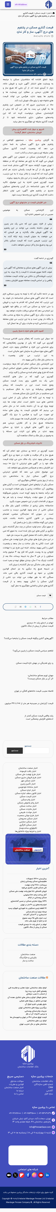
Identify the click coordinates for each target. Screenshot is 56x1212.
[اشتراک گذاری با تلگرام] (25, 607)
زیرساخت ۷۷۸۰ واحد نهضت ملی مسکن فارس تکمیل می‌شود (34, 886)
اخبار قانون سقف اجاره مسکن (28, 793)
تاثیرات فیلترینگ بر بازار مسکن (28, 443)
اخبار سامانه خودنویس (28, 787)
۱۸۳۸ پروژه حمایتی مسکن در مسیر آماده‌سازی (29, 901)
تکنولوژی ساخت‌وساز (28, 828)
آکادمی (49, 1090)
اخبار (49, 13)
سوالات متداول (17, 1081)
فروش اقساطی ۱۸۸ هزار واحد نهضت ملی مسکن (28, 891)
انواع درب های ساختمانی (37, 1020)
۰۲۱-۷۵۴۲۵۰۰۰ (30, 1113)
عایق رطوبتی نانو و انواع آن (36, 1004)
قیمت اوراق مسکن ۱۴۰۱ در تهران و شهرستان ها (28, 1017)
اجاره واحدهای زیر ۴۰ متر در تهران (33, 904)
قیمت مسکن (40, 13)
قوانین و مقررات (16, 1084)
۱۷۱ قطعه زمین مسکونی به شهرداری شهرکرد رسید (27, 908)
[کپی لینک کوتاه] (15, 607)
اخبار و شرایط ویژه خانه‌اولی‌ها (28, 831)
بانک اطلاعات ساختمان (42, 1081)
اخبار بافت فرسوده (28, 771)
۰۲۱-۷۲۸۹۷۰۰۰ (21, 4)
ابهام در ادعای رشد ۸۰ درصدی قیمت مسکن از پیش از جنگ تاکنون (32, 925)
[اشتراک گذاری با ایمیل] (20, 607)
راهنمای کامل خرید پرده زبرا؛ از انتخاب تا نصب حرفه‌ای (36, 992)
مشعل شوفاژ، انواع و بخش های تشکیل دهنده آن (27, 997)
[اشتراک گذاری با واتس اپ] (30, 607)
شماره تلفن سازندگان (43, 1084)
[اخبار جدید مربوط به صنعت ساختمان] (48, 5)
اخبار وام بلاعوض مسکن (28, 802)
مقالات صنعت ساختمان (32, 978)
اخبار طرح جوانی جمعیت (28, 815)
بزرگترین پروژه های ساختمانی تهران (32, 1007)
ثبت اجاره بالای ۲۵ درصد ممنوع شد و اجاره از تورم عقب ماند (34, 919)
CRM (50, 1087)
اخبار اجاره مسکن (28, 790)
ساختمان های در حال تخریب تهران (33, 1024)
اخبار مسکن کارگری (28, 825)
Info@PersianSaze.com (40, 1127)
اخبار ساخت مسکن (28, 806)
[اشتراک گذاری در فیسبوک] (40, 607)
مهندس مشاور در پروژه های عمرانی (33, 1001)
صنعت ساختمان (28, 954)
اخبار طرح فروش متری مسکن (28, 777)
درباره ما (20, 1090)
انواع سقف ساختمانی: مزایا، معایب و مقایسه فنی (27, 988)
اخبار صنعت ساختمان (28, 768)
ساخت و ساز (28, 960)
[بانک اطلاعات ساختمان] (54, 13)
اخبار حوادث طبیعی (28, 812)
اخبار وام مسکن (28, 799)
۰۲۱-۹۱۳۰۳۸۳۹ (45, 1113)
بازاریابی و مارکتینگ (28, 957)
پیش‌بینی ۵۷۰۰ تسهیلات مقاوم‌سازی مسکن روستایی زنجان (33, 880)
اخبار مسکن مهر (28, 780)
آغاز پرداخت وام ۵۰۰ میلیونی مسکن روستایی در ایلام (35, 896)
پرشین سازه (35, 140)
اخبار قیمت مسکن (28, 796)
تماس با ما (19, 1093)
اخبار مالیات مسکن (28, 809)
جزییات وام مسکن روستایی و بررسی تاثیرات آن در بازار (36, 1012)
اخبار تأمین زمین (28, 783)
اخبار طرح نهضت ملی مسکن (28, 774)
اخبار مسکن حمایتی (28, 821)
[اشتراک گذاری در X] (35, 607)
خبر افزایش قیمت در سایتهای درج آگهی (28, 202)
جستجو (28, 746)
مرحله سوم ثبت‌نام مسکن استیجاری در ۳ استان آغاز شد (35, 913)
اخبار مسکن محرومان (28, 818)
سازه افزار (48, 1093)
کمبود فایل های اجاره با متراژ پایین (28, 331)
